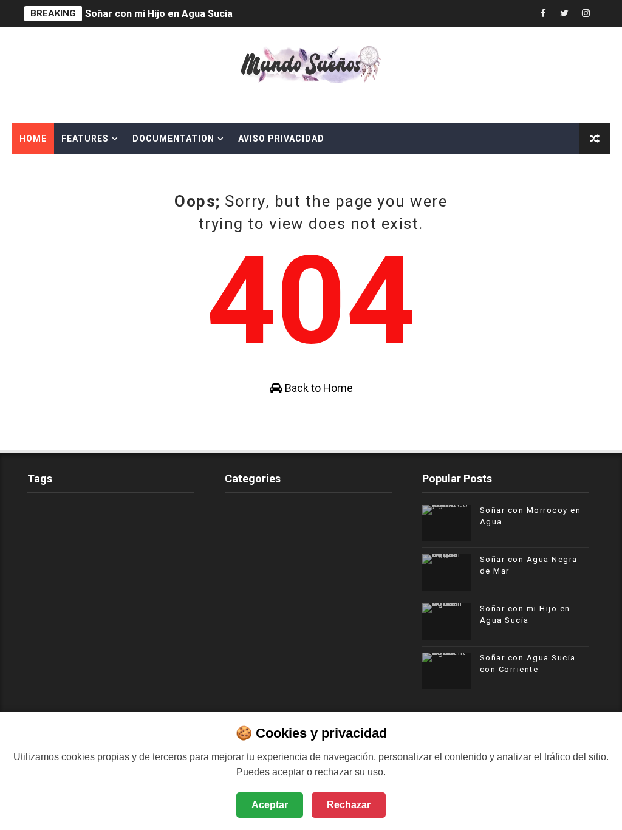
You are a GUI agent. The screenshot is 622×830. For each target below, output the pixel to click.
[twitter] (564, 13)
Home (33, 138)
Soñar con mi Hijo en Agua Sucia (159, 13)
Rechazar (349, 805)
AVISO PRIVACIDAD (281, 138)
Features (85, 138)
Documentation (173, 138)
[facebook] (543, 13)
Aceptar (269, 805)
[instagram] (585, 13)
